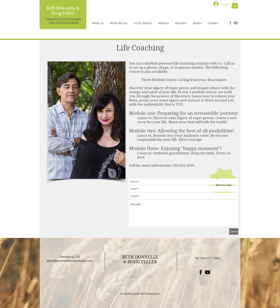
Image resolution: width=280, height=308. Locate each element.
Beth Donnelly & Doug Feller (63, 11)
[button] (234, 4)
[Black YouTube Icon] (207, 272)
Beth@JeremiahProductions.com (69, 261)
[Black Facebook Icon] (200, 272)
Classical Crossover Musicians (63, 18)
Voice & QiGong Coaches (63, 22)
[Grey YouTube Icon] (235, 22)
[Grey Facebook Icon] (230, 22)
